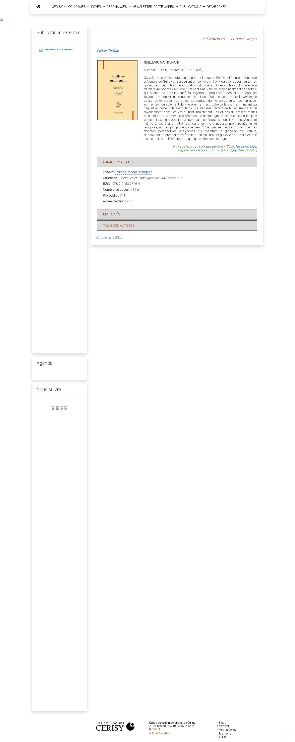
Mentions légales (224, 735)
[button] (289, 736)
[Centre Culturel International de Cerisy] (38, 7)
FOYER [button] (96, 7)
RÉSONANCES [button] (117, 7)
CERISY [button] (57, 7)
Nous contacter (223, 724)
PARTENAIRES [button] (164, 7)
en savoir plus (246, 146)
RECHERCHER (216, 7)
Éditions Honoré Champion (133, 172)
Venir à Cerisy (227, 729)
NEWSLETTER (142, 7)
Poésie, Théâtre (108, 51)
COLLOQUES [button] (77, 7)
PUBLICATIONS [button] (191, 7)
